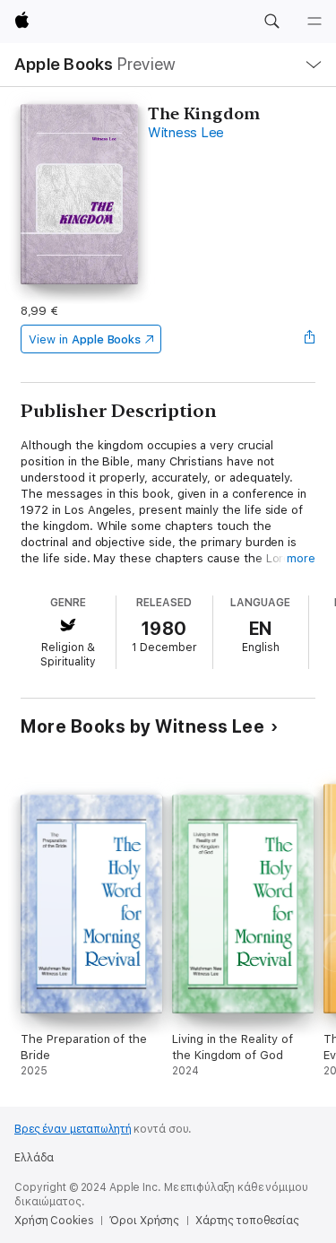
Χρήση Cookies (53, 1220)
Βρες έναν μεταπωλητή (73, 1129)
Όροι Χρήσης (144, 1220)
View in (85, 339)
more (301, 558)
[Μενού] (314, 21)
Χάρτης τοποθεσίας (247, 1220)
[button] (271, 21)
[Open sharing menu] (310, 339)
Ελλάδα (34, 1158)
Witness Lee (186, 133)
